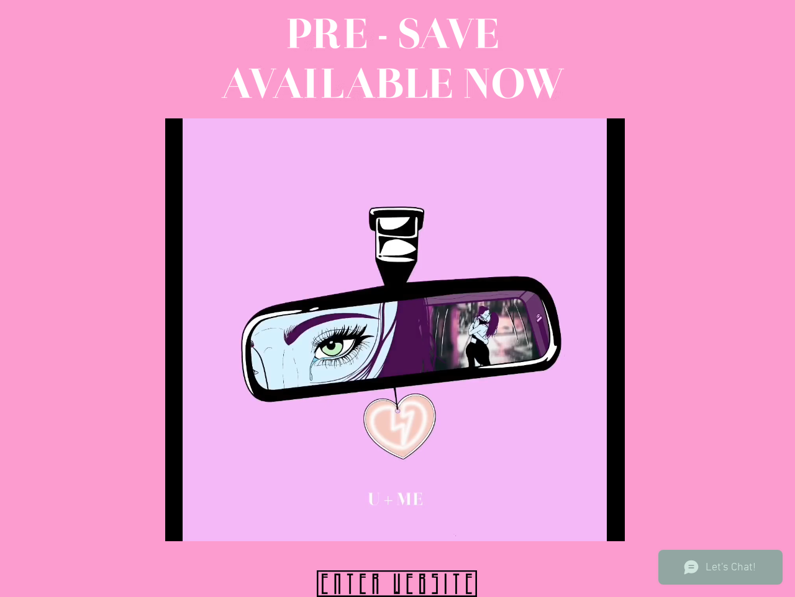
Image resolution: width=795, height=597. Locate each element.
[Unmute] (202, 524)
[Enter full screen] (608, 524)
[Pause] (181, 524)
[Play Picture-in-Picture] (587, 524)
